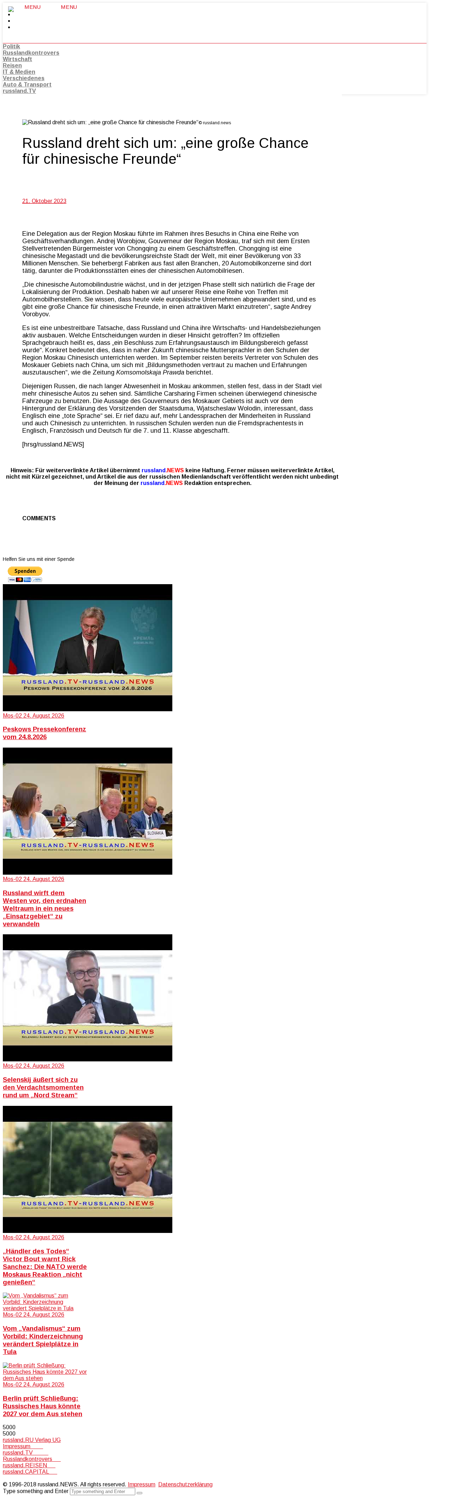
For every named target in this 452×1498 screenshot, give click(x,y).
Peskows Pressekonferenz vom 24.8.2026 (44, 733)
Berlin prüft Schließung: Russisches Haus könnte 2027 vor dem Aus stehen (42, 1406)
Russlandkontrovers (31, 53)
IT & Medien (19, 72)
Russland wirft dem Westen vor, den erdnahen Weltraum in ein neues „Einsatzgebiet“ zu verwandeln (44, 908)
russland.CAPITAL (30, 1472)
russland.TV (19, 91)
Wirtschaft (17, 59)
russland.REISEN (29, 1465)
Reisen (12, 65)
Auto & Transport (27, 85)
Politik (11, 46)
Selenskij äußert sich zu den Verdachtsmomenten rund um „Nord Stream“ (43, 1087)
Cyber (10, 1478)
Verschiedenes (23, 78)
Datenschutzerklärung (185, 1484)
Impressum (23, 1446)
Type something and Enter (36, 1491)
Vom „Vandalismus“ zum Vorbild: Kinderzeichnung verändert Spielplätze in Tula (43, 1340)
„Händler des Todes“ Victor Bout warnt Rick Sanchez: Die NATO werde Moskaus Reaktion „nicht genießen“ (45, 1266)
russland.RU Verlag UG (32, 1440)
